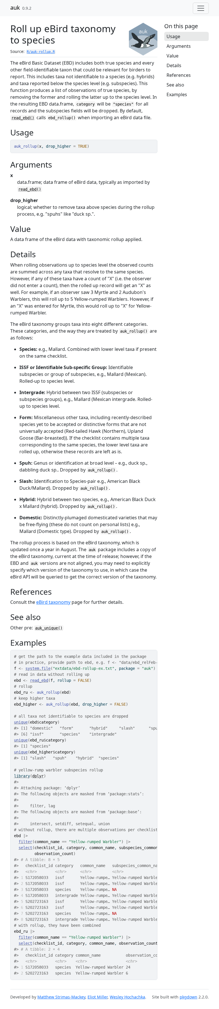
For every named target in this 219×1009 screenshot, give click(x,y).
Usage (173, 36)
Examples (177, 94)
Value (173, 56)
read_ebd (39, 680)
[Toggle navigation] (201, 8)
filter (25, 841)
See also (175, 85)
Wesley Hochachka (127, 997)
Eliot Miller (98, 997)
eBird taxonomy (53, 602)
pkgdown (188, 997)
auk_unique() (48, 628)
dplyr (38, 776)
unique (21, 722)
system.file (37, 668)
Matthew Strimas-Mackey (61, 997)
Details (174, 65)
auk (15, 7)
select (25, 847)
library (22, 776)
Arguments (179, 46)
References (179, 75)
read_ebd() (22, 118)
